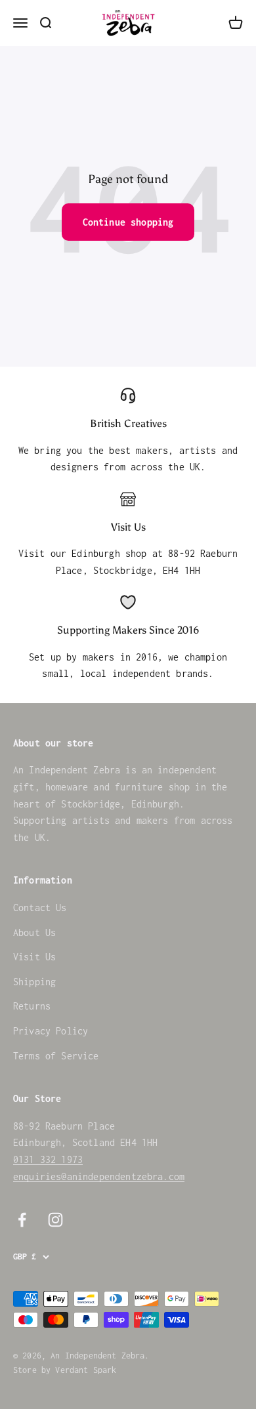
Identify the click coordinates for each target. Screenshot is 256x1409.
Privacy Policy (50, 1030)
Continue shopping (128, 222)
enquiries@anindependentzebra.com (98, 1176)
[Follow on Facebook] (22, 1220)
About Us (34, 932)
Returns (32, 1005)
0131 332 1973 (48, 1159)
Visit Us (34, 956)
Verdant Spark (85, 1370)
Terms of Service (56, 1055)
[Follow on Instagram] (55, 1220)
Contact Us (40, 907)
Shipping (34, 981)
